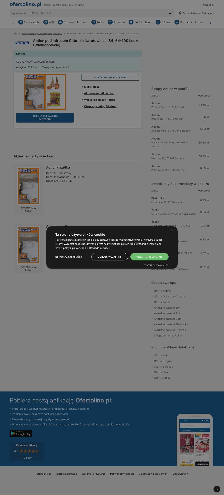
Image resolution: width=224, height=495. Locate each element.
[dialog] (112, 247)
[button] (68, 257)
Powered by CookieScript (156, 265)
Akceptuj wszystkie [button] (149, 256)
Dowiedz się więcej (99, 247)
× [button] (172, 230)
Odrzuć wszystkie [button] (110, 256)
